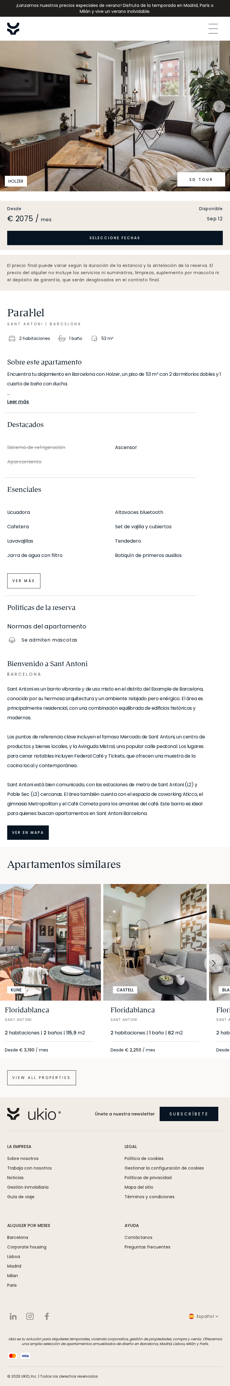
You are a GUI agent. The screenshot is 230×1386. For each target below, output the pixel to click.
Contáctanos (138, 1237)
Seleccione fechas (115, 237)
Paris (12, 1285)
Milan (12, 1276)
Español (205, 1316)
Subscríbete (189, 1114)
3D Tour (201, 179)
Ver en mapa (28, 832)
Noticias (15, 1178)
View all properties (41, 1077)
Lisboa (13, 1257)
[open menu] (213, 29)
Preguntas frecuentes (147, 1247)
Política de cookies (144, 1158)
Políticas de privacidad (148, 1178)
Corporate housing (26, 1247)
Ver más (23, 580)
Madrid (14, 1266)
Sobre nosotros (23, 1158)
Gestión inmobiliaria (28, 1187)
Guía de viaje (20, 1197)
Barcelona (17, 1237)
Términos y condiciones (150, 1197)
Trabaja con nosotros (29, 1168)
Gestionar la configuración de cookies (164, 1168)
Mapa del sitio (139, 1187)
